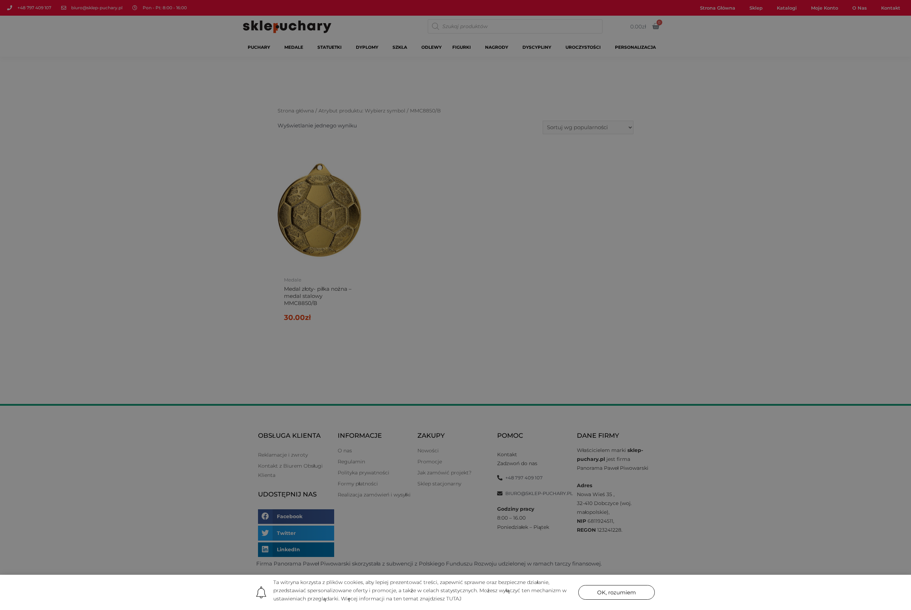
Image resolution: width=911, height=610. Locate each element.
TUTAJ (454, 598)
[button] (616, 592)
